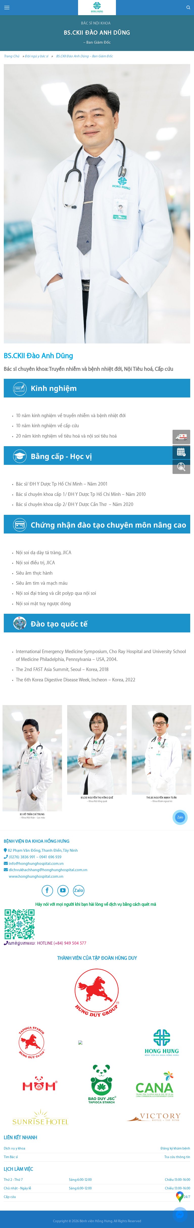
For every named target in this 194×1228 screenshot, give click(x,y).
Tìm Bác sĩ (11, 1157)
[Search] (188, 7)
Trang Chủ (11, 56)
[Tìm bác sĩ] (181, 467)
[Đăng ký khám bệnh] (181, 452)
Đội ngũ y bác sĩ (36, 56)
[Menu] (7, 7)
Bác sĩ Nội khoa (96, 23)
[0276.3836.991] (181, 437)
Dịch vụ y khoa (14, 1148)
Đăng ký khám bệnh (175, 1148)
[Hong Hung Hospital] (97, 7)
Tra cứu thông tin (177, 1157)
